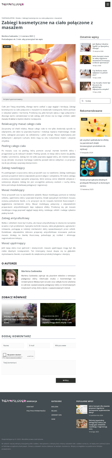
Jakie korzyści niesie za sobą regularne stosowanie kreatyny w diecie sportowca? (101, 59)
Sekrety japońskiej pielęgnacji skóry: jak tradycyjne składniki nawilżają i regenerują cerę (98, 424)
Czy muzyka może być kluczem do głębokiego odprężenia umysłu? (101, 86)
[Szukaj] (82, 101)
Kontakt (30, 407)
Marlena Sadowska (10, 36)
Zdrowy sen (56, 415)
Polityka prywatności (36, 411)
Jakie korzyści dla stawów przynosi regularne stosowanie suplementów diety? (99, 409)
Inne (53, 419)
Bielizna (54, 407)
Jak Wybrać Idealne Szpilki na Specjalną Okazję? (101, 46)
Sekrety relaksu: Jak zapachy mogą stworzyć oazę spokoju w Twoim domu (19, 319)
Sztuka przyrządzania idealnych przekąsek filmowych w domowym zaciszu (95, 183)
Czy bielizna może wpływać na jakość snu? (100, 73)
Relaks (7, 46)
